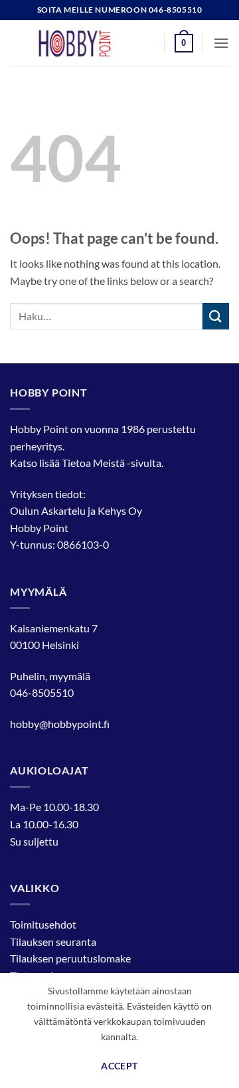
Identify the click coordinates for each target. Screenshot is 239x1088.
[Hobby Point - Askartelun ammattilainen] (87, 43)
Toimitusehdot (43, 924)
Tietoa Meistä (93, 462)
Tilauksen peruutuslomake (70, 958)
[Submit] (215, 316)
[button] (184, 43)
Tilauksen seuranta (53, 941)
